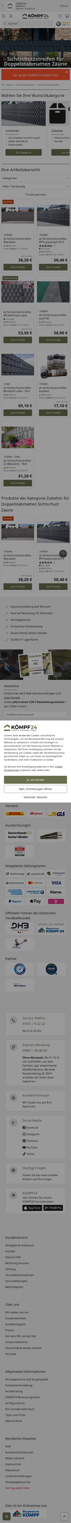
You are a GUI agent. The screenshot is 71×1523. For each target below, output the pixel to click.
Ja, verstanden (35, 780)
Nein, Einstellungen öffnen (35, 789)
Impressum (42, 797)
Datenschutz (29, 797)
